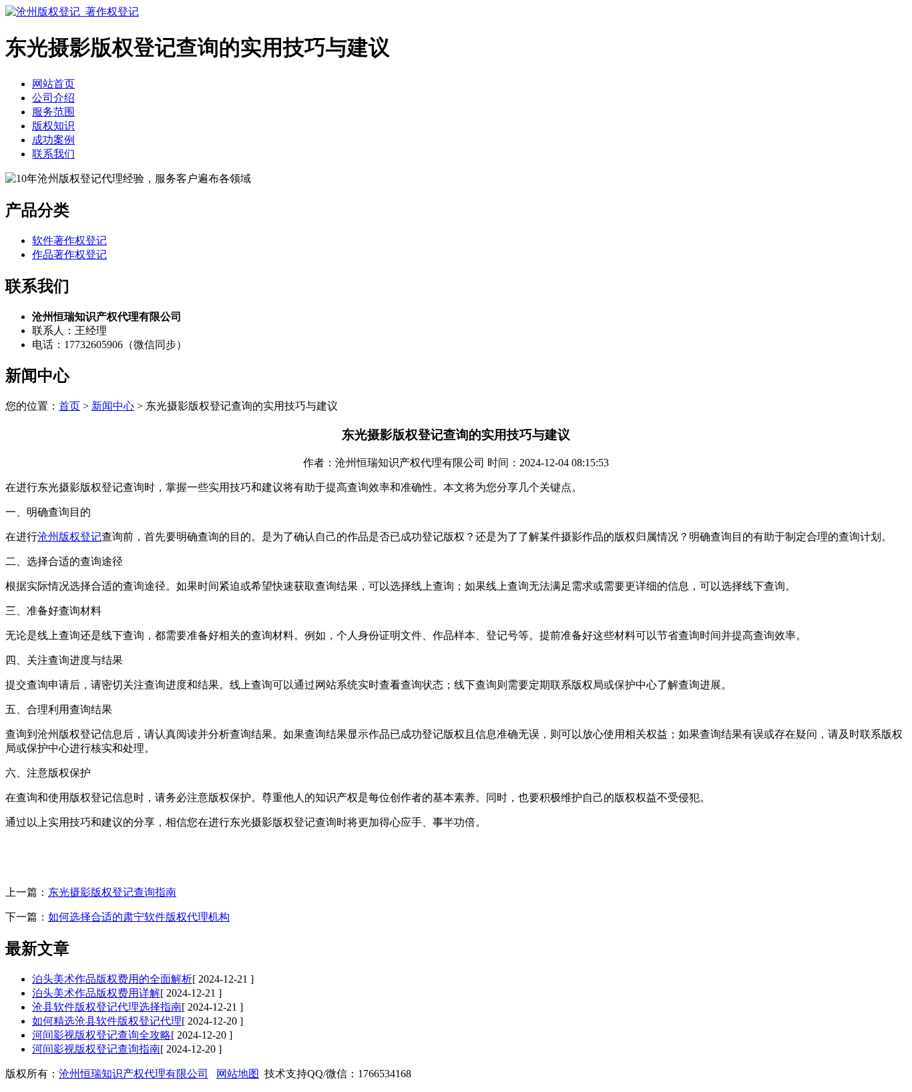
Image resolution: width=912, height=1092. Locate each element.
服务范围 (53, 111)
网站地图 (237, 1073)
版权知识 (53, 125)
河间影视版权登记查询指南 (96, 1049)
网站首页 (53, 83)
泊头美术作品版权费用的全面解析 (112, 979)
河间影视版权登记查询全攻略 (101, 1035)
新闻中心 (112, 406)
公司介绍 (53, 97)
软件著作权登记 (69, 240)
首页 (69, 406)
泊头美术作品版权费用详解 (96, 993)
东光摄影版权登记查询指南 (112, 892)
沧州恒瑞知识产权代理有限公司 (133, 1073)
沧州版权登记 (69, 536)
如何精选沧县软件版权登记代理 (107, 1021)
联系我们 (53, 153)
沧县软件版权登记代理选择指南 (107, 1007)
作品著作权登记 (69, 254)
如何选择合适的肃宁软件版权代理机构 (139, 917)
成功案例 (53, 139)
